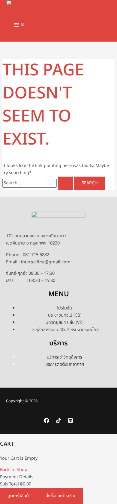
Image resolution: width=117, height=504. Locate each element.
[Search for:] (38, 183)
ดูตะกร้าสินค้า (19, 496)
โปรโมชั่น (64, 308)
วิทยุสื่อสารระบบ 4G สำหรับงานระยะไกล (65, 330)
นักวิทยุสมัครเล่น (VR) (64, 322)
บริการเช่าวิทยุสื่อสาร (64, 357)
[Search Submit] (65, 183)
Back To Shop (13, 470)
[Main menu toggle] (19, 25)
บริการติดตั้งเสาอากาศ (64, 364)
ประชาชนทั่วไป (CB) (64, 315)
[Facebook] (46, 422)
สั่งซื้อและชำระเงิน (60, 496)
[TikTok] (58, 422)
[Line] (70, 422)
